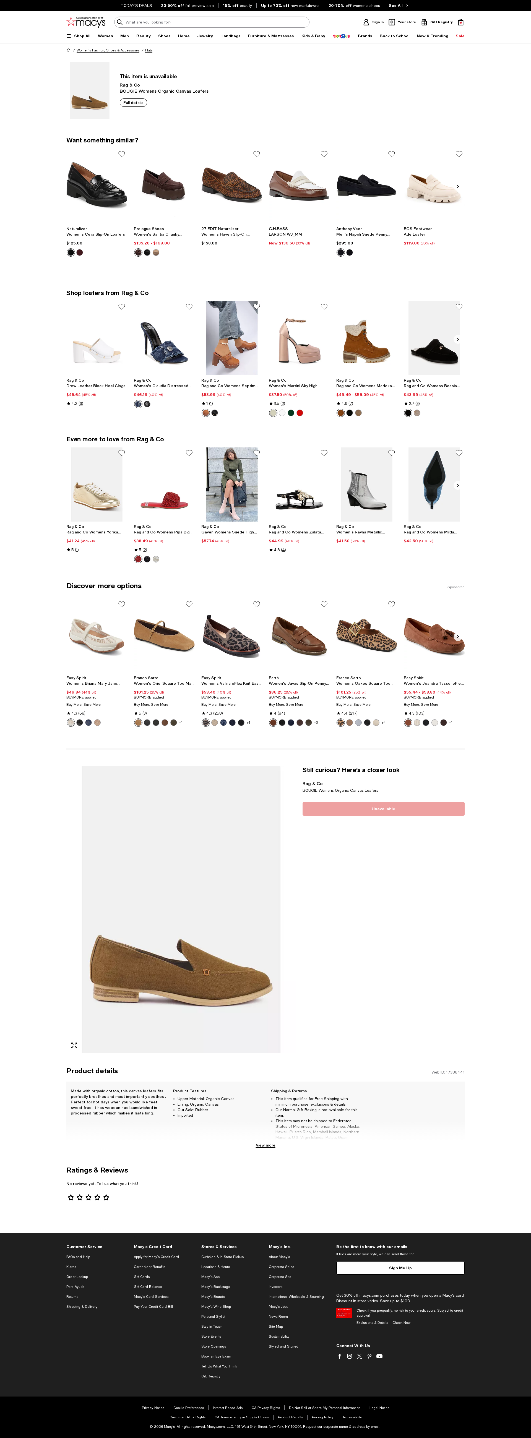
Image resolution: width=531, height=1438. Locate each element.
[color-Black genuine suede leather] (408, 413)
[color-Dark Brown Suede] (165, 722)
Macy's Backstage (215, 1287)
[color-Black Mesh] (79, 722)
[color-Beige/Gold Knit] (417, 722)
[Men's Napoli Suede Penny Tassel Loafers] (366, 186)
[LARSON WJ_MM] (299, 186)
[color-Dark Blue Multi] (223, 722)
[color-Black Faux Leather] (70, 252)
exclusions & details (328, 1104)
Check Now (401, 1323)
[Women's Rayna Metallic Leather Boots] (366, 484)
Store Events (211, 1336)
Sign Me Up (400, 1267)
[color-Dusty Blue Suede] (358, 722)
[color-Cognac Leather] (273, 722)
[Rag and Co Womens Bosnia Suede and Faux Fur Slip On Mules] (434, 338)
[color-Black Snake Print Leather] (156, 722)
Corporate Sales (281, 1267)
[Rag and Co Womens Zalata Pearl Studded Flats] (299, 484)
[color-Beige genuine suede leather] (417, 413)
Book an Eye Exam (216, 1356)
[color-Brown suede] (138, 252)
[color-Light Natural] (214, 722)
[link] (96, 241)
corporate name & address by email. (351, 1427)
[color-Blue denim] (138, 404)
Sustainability (279, 1336)
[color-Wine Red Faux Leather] (79, 252)
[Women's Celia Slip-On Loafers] (96, 186)
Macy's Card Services (151, 1297)
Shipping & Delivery (81, 1307)
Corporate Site (280, 1277)
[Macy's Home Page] (85, 22)
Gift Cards (142, 1277)
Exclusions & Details (372, 1323)
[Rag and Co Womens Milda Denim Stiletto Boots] (434, 484)
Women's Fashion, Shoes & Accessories (108, 50)
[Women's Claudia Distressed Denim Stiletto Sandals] (164, 338)
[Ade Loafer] (434, 186)
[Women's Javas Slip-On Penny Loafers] (299, 636)
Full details (133, 102)
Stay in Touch (212, 1326)
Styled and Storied (283, 1346)
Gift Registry (210, 1376)
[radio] (70, 252)
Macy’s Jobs (278, 1307)
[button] (181, 909)
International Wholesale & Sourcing (296, 1297)
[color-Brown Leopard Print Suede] (340, 722)
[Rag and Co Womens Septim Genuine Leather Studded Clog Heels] (231, 338)
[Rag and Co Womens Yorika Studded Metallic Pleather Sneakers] (96, 484)
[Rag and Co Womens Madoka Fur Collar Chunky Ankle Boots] (366, 338)
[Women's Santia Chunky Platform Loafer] (164, 186)
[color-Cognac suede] (156, 252)
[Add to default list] (121, 154)
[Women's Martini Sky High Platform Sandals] (299, 338)
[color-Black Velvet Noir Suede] (349, 252)
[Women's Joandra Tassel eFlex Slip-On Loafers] (434, 636)
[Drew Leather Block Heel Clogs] (96, 338)
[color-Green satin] (291, 413)
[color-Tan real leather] (205, 413)
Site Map (276, 1326)
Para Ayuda (75, 1287)
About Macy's (279, 1257)
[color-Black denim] (147, 404)
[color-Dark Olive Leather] (308, 722)
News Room (278, 1317)
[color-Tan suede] (340, 413)
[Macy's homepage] (68, 50)
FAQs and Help (78, 1257)
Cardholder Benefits (149, 1267)
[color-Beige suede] (358, 413)
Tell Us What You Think (219, 1366)
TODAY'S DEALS (136, 5)
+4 (384, 723)
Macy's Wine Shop (216, 1307)
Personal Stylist (213, 1317)
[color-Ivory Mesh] (70, 722)
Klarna (71, 1267)
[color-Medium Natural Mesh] (97, 722)
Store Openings (213, 1346)
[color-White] (156, 559)
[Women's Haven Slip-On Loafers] (231, 186)
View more (265, 1145)
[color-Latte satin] (273, 413)
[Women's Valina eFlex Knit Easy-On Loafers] (231, 636)
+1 (181, 723)
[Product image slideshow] (181, 909)
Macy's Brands (213, 1297)
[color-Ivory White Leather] (376, 722)
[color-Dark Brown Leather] (299, 722)
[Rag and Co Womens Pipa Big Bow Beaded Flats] (164, 484)
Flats (148, 50)
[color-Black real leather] (214, 413)
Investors (275, 1287)
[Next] (458, 186)
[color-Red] (138, 559)
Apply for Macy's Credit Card (156, 1257)
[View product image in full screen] (74, 1045)
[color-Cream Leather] (434, 722)
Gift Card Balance (148, 1287)
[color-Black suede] (147, 252)
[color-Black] (147, 559)
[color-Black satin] (299, 413)
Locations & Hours (215, 1267)
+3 (316, 723)
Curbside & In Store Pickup (222, 1257)
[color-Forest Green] (173, 722)
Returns (72, 1297)
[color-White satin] (282, 413)
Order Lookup (77, 1277)
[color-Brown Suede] (408, 722)
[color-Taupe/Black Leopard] (205, 722)
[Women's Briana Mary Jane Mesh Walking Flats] (96, 636)
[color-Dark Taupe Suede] (349, 722)
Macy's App (210, 1277)
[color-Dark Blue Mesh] (88, 722)
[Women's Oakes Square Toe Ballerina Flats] (366, 636)
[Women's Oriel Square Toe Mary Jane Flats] (164, 636)
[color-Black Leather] (147, 722)
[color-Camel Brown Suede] (138, 722)
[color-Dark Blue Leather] (291, 722)
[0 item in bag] (461, 22)
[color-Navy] (232, 722)
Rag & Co (130, 84)
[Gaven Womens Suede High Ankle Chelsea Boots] (231, 484)
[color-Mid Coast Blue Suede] (340, 252)
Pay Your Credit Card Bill (153, 1307)
